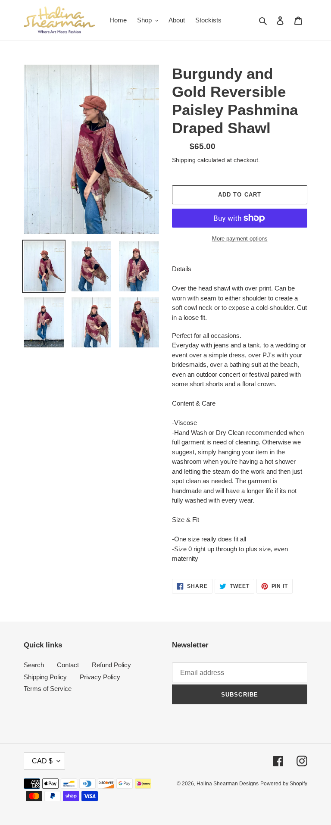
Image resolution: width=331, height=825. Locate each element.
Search (34, 665)
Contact (68, 665)
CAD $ (42, 761)
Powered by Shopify (283, 784)
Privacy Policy (100, 677)
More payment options (240, 238)
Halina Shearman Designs (228, 784)
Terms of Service (48, 688)
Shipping (184, 159)
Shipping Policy (45, 677)
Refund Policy (111, 665)
